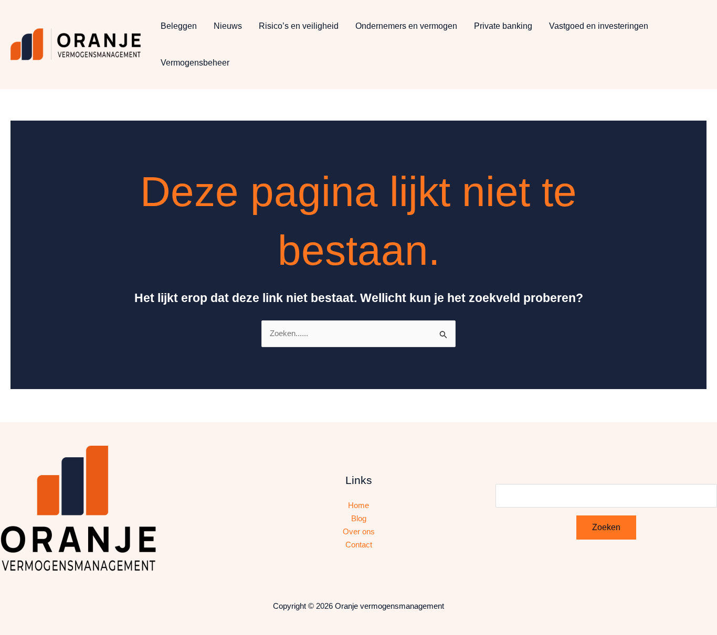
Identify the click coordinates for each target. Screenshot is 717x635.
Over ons (359, 531)
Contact (358, 544)
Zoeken (606, 527)
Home (358, 505)
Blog (358, 518)
